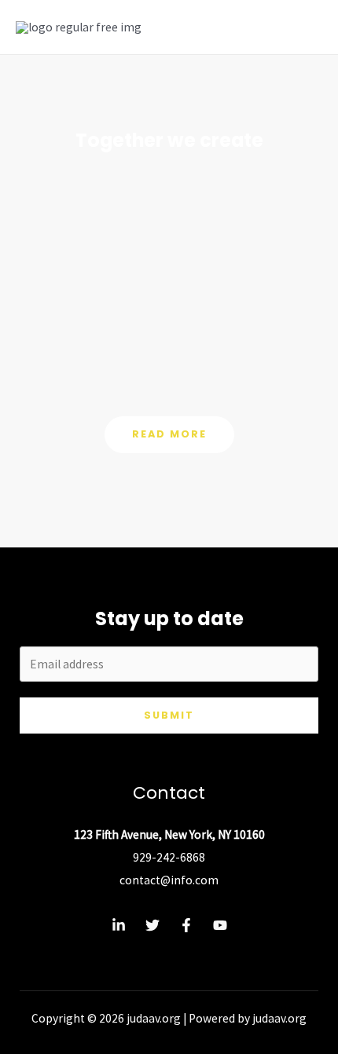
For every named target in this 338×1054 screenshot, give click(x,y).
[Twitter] (152, 925)
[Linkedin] (119, 925)
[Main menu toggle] (305, 27)
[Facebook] (186, 925)
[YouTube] (220, 925)
